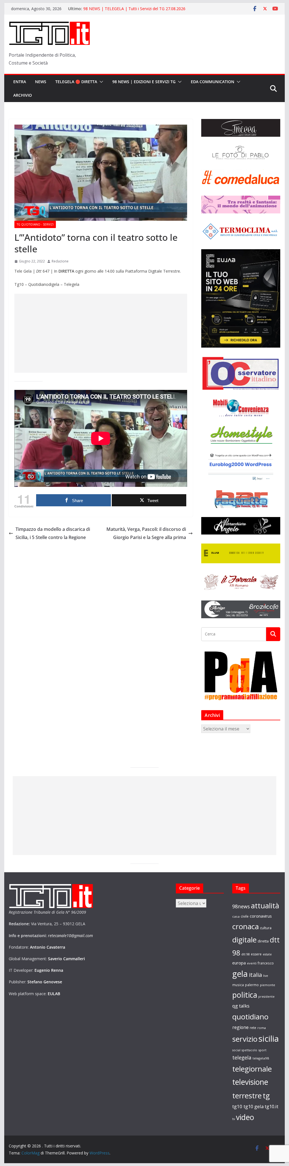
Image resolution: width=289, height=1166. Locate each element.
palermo (252, 984)
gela (240, 973)
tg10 (237, 1106)
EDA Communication (212, 81)
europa (239, 963)
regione (240, 1027)
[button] (100, 82)
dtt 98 (245, 954)
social (236, 1050)
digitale (244, 940)
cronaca (245, 926)
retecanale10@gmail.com (70, 935)
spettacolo (249, 1050)
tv (233, 1119)
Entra (19, 81)
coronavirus (261, 916)
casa (236, 916)
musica (238, 984)
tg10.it (271, 1106)
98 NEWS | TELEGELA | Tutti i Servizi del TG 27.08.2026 (134, 8)
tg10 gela (254, 1106)
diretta (263, 941)
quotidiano (250, 1017)
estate (267, 954)
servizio (244, 1039)
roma (261, 1028)
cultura (266, 928)
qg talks (240, 1005)
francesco (266, 963)
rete (253, 1027)
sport (262, 1050)
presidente (266, 997)
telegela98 (261, 1058)
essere (256, 954)
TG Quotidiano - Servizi (35, 224)
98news (241, 906)
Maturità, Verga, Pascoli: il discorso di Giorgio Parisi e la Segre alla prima (146, 533)
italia (255, 975)
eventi (252, 963)
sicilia (269, 1038)
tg (266, 1095)
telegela (241, 1057)
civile (245, 916)
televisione (250, 1082)
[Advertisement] (100, 333)
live (265, 976)
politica (244, 995)
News (40, 81)
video (245, 1117)
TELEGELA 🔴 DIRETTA (76, 81)
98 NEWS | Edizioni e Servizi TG (144, 81)
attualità (265, 905)
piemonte (267, 985)
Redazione (60, 261)
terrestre (247, 1095)
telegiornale (252, 1069)
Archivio (22, 95)
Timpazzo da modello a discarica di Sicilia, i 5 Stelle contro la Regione (53, 533)
